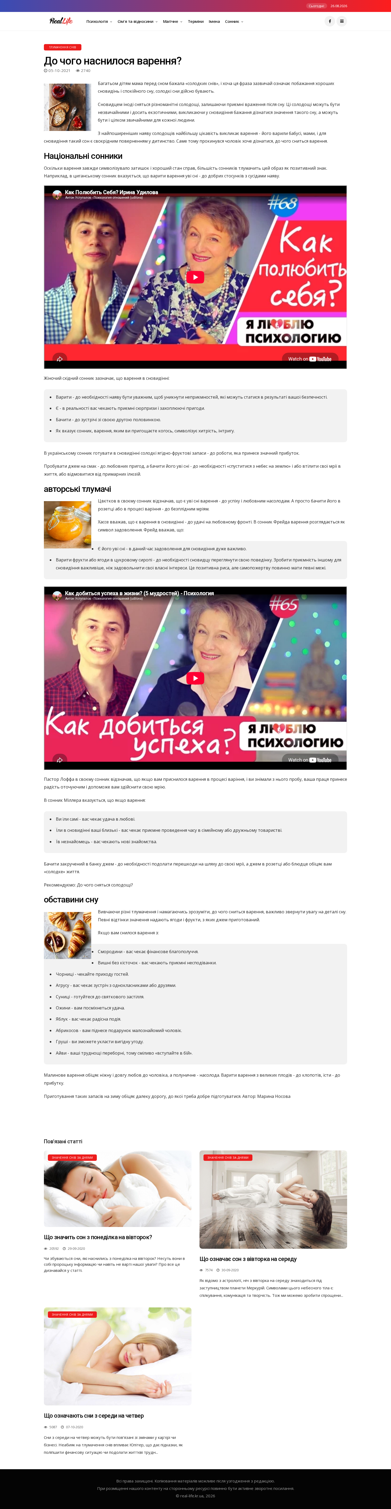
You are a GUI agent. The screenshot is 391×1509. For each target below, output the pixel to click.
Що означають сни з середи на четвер (94, 1415)
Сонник (232, 21)
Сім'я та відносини (136, 21)
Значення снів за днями (72, 1158)
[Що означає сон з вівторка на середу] (273, 1199)
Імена (214, 21)
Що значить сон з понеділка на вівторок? (98, 1237)
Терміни (196, 21)
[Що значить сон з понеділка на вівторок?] (118, 1188)
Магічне (171, 21)
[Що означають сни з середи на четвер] (118, 1356)
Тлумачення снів (62, 47)
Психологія (97, 21)
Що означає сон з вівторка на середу (248, 1259)
